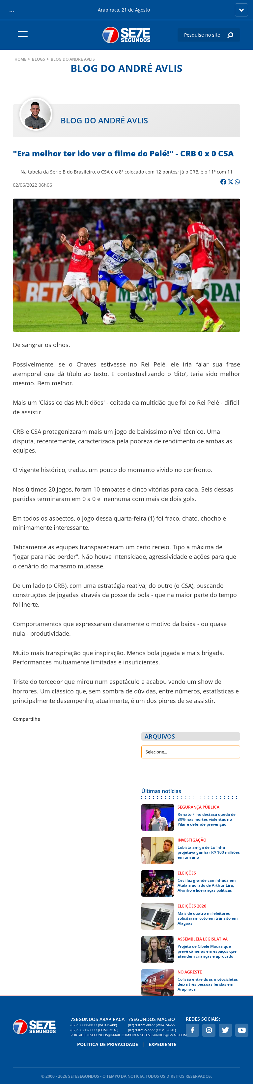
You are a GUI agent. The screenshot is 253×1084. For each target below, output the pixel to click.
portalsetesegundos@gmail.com (97, 1035)
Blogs (38, 59)
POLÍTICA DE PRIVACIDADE (107, 1044)
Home (20, 59)
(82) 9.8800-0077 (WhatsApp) (93, 1025)
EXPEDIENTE (162, 1044)
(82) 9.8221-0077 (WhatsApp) (151, 1025)
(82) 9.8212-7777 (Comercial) (94, 1030)
